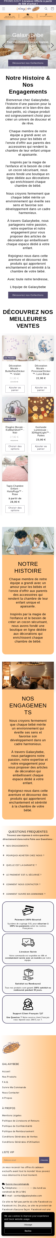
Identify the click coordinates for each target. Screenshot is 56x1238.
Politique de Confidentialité (17, 1126)
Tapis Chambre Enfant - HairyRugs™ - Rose (14, 490)
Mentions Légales (12, 1115)
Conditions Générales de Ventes (20, 1136)
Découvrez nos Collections (28, 63)
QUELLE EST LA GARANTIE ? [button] (21, 865)
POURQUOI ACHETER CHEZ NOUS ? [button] (25, 855)
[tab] (28, 846)
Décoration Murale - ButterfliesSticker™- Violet (15, 370)
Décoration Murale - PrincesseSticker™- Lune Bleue (40, 370)
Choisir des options (15, 447)
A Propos (7, 1098)
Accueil (6, 1071)
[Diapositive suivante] (52, 45)
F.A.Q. (5, 1082)
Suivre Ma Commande (14, 1087)
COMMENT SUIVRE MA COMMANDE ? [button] (26, 894)
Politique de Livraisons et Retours (20, 1120)
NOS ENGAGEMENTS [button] (17, 846)
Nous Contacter (10, 1092)
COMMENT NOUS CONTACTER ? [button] (23, 884)
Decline (28, 1231)
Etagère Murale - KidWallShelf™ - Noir (15, 430)
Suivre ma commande (17, 1184)
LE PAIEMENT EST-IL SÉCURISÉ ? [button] (23, 875)
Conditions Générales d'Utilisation (21, 1142)
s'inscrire (44, 1160)
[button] (3, 9)
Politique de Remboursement (18, 1131)
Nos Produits (9, 1076)
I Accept (28, 1225)
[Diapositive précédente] (3, 45)
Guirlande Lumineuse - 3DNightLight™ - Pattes (41, 431)
